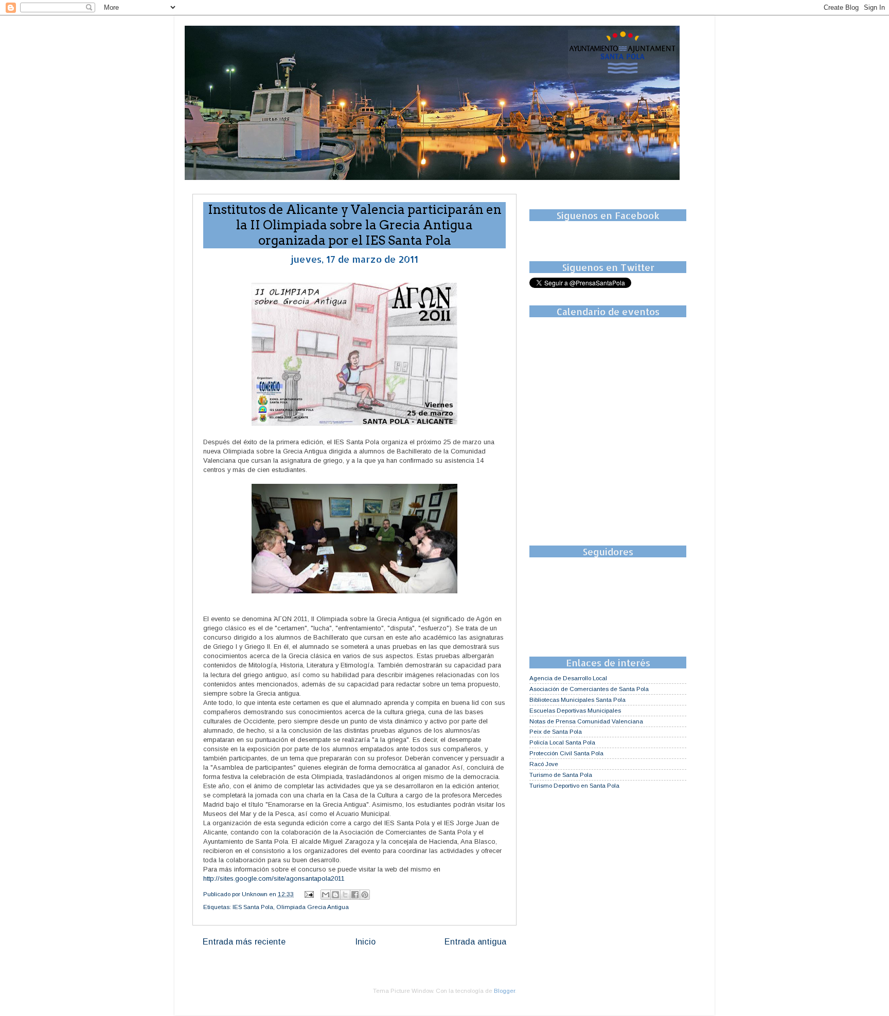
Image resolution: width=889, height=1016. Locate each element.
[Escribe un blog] (335, 895)
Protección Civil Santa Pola (566, 753)
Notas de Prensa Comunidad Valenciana (586, 721)
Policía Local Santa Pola (562, 742)
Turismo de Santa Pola (560, 774)
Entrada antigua (475, 941)
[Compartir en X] (345, 895)
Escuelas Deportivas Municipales (575, 710)
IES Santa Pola (253, 906)
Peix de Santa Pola (555, 731)
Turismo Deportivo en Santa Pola (574, 785)
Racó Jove (543, 763)
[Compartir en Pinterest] (365, 895)
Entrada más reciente (244, 941)
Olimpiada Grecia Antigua (312, 906)
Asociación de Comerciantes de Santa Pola (589, 688)
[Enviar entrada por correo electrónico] (308, 894)
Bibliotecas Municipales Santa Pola (577, 699)
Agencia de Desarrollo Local (568, 678)
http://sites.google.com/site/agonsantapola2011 (274, 878)
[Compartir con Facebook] (355, 895)
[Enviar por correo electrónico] (326, 895)
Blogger (504, 990)
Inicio (365, 941)
